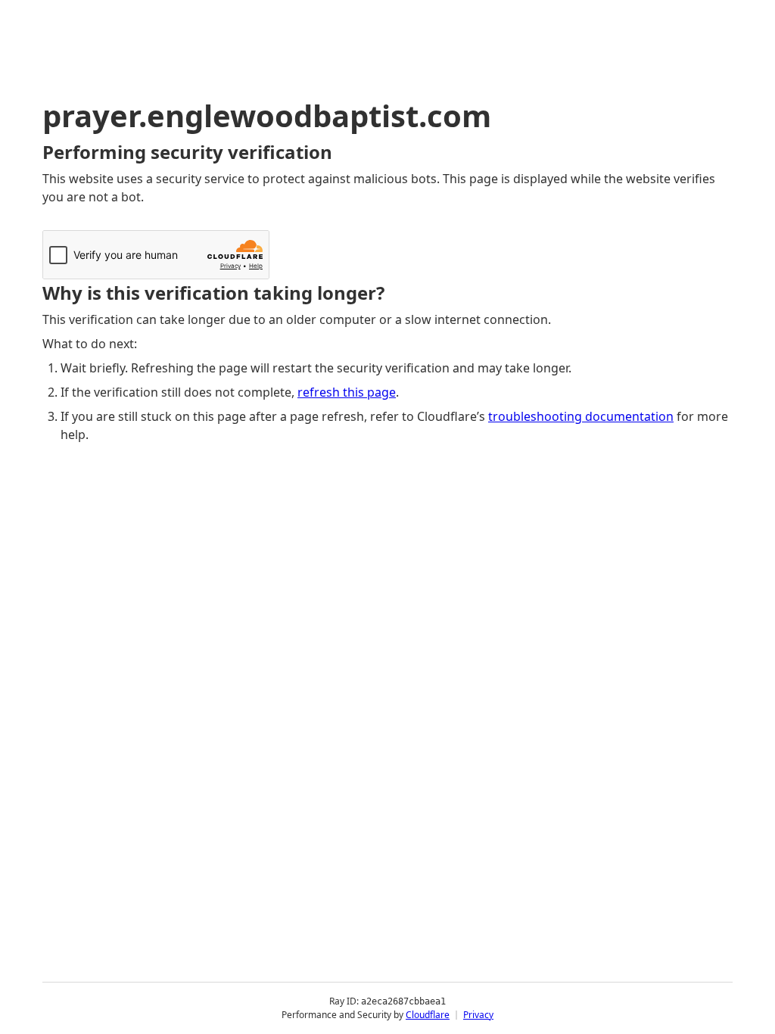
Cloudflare (428, 1014)
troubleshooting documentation (581, 416)
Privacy (478, 1014)
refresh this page (346, 392)
